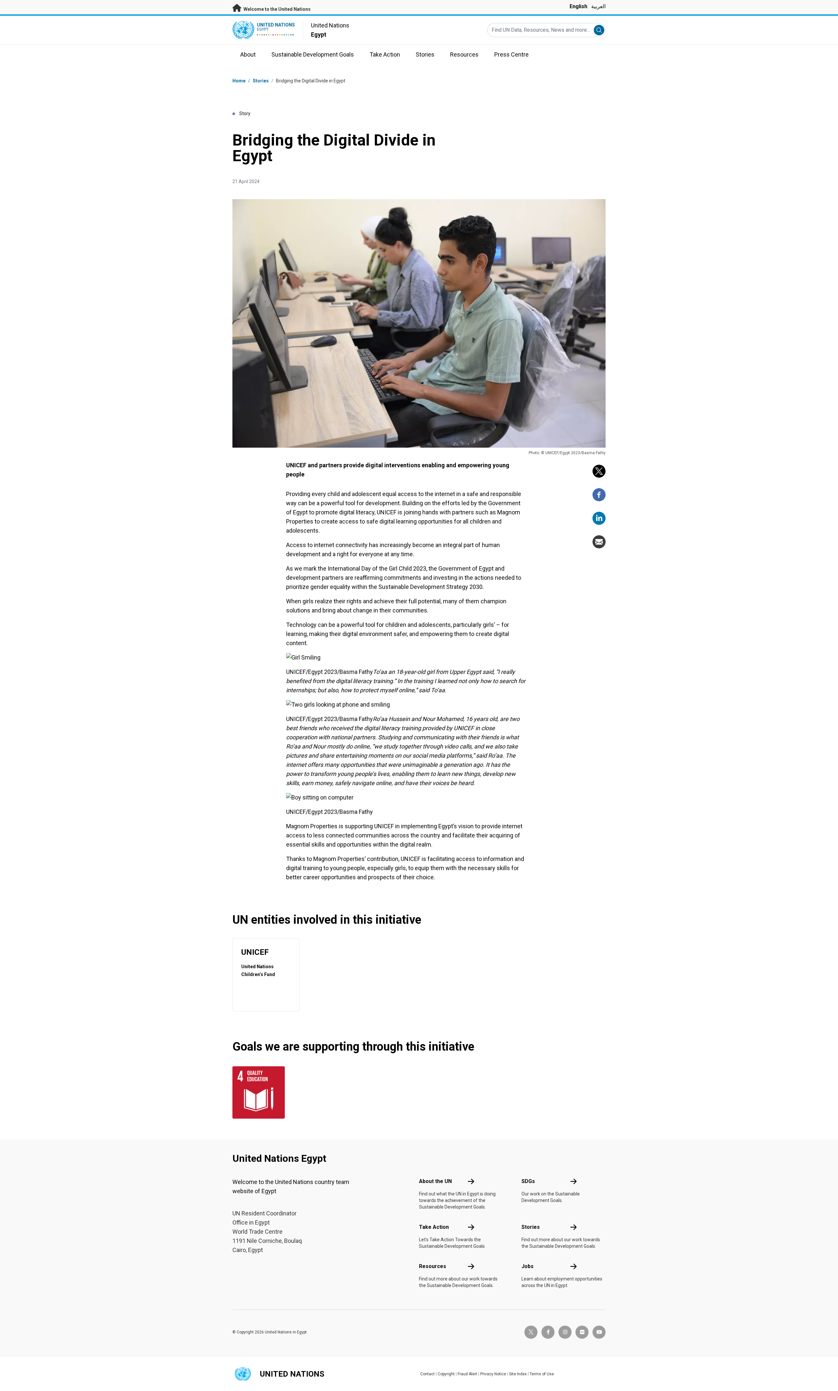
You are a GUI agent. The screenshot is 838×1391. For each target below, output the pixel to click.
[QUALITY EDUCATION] (260, 1092)
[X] (599, 471)
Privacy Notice (493, 1374)
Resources (432, 1266)
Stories (261, 80)
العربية (598, 6)
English (578, 6)
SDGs (528, 1181)
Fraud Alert (467, 1374)
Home (239, 80)
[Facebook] (599, 494)
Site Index (518, 1374)
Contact (427, 1374)
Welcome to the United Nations (277, 9)
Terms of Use (542, 1374)
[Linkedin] (599, 518)
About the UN (435, 1181)
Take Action (434, 1227)
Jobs (527, 1266)
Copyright (446, 1374)
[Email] (599, 541)
